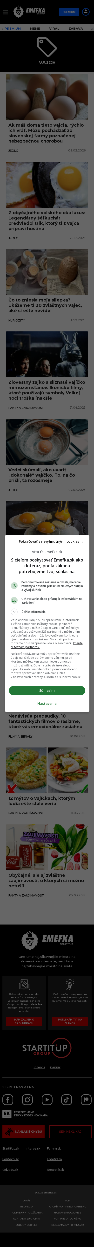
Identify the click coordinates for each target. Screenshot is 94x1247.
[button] (47, 612)
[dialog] (47, 623)
